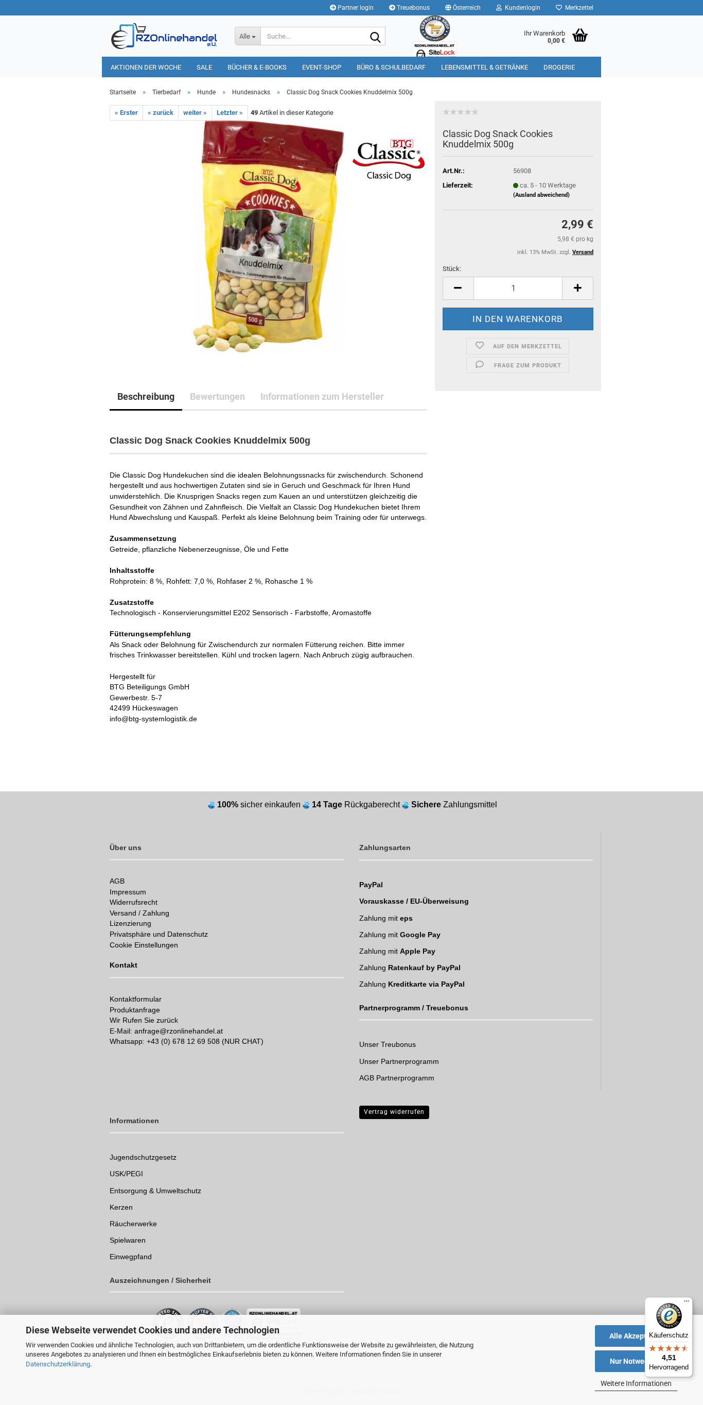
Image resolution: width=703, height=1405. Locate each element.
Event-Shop (321, 67)
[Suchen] (375, 36)
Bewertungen (217, 396)
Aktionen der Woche (146, 67)
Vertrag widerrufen (394, 1111)
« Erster (126, 112)
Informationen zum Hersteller (322, 396)
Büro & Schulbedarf (391, 67)
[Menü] (686, 1303)
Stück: (452, 269)
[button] (462, 7)
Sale (204, 67)
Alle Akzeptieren (636, 1336)
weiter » (195, 112)
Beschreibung (145, 396)
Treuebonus (412, 7)
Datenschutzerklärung (58, 1364)
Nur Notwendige (636, 1361)
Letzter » (230, 112)
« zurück (160, 112)
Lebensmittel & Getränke (484, 67)
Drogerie (559, 67)
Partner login (355, 7)
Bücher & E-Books (257, 67)
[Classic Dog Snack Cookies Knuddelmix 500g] (268, 236)
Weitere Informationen (636, 1383)
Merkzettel (577, 7)
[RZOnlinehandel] (164, 36)
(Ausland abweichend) (541, 195)
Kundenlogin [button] (521, 7)
